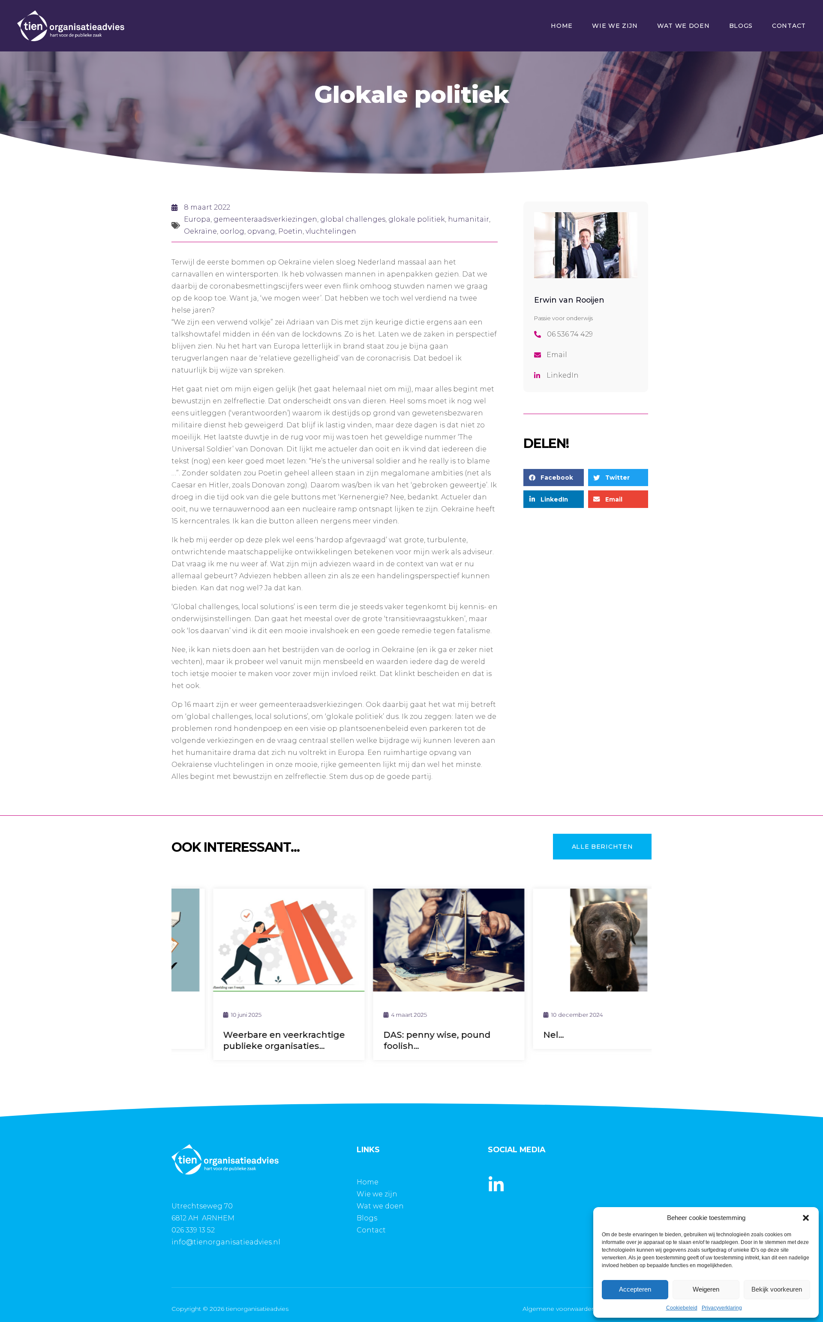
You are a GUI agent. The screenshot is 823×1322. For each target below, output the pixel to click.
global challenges (352, 219)
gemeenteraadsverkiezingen (265, 219)
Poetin (290, 231)
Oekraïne (200, 231)
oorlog (232, 231)
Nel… (516, 1035)
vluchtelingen (331, 231)
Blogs (741, 26)
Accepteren (635, 1289)
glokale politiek (416, 219)
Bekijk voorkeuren (776, 1289)
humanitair (468, 219)
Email (557, 355)
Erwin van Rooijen (569, 299)
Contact (789, 26)
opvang (261, 231)
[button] (806, 1218)
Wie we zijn (615, 26)
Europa (197, 219)
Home (562, 26)
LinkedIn (563, 375)
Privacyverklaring (722, 1308)
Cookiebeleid (681, 1308)
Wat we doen (683, 26)
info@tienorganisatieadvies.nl (225, 1242)
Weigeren (706, 1289)
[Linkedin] (496, 1184)
